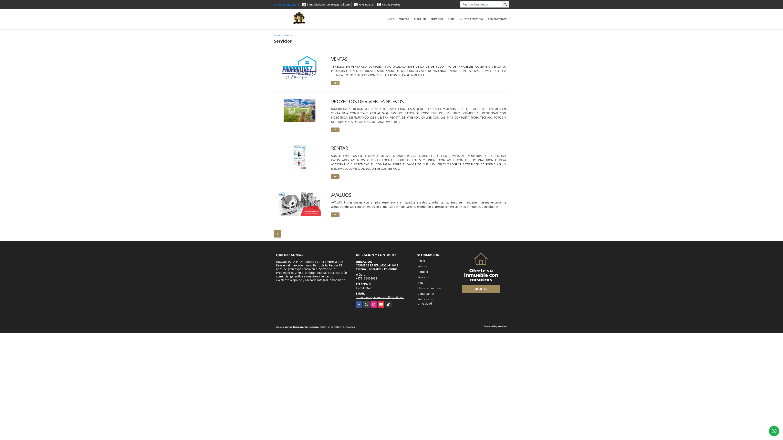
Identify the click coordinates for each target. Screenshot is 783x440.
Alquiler (420, 19)
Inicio (390, 19)
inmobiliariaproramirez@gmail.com (328, 4)
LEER (335, 82)
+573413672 (366, 4)
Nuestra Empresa (471, 19)
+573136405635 (391, 4)
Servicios (437, 19)
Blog (451, 19)
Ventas (404, 19)
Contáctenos (497, 19)
